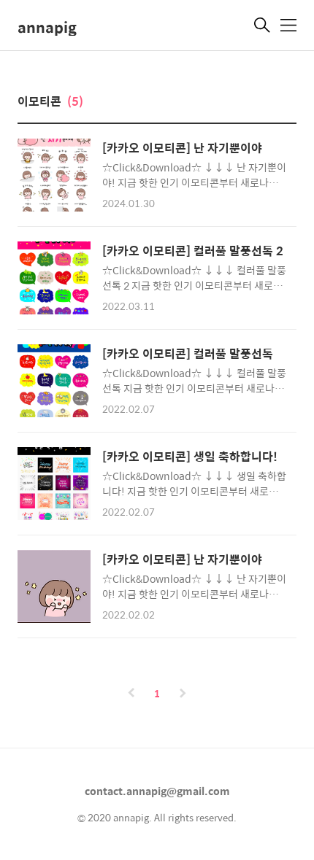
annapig (47, 27)
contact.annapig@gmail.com (157, 791)
